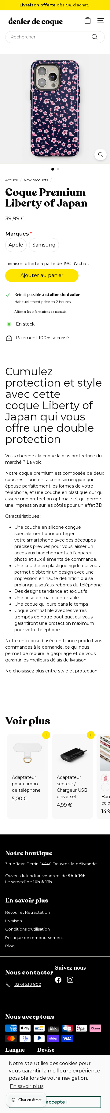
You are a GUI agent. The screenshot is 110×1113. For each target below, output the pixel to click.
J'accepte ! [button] (55, 1102)
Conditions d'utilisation (27, 929)
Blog (10, 945)
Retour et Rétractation (27, 912)
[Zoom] (100, 154)
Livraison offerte (22, 263)
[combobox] (55, 37)
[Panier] (87, 21)
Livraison (13, 920)
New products (36, 180)
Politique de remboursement (34, 937)
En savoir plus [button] (26, 1086)
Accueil (11, 180)
